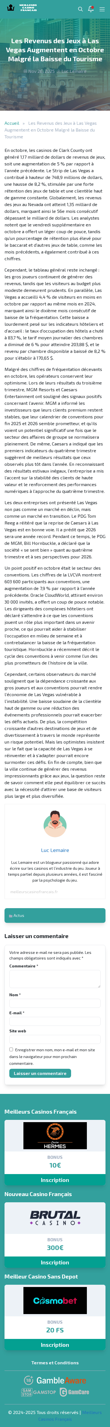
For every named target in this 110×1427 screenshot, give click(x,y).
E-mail (16, 1012)
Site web (17, 1030)
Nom (15, 994)
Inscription (55, 1179)
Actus (19, 915)
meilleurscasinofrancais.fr (34, 891)
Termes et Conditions (55, 1362)
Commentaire (23, 965)
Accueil (12, 123)
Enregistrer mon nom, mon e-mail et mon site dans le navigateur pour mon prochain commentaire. (52, 1056)
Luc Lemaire (74, 71)
